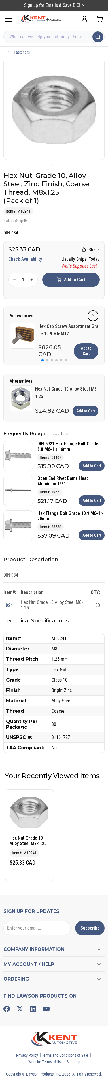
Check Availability (25, 259)
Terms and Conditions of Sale (65, 1055)
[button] (44, 164)
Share (94, 249)
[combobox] (54, 37)
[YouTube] (46, 1009)
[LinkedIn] (33, 1009)
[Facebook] (6, 1009)
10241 (9, 605)
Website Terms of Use (45, 1061)
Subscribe (90, 928)
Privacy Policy (27, 1055)
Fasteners (22, 52)
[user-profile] (84, 18)
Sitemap (73, 1061)
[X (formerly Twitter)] (20, 1009)
